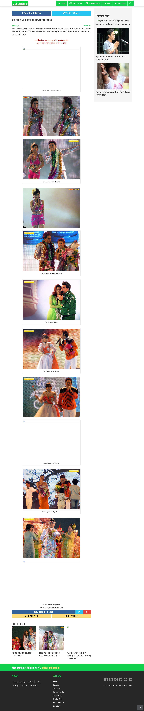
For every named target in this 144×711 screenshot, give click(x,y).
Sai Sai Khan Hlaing (19, 682)
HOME (63, 3)
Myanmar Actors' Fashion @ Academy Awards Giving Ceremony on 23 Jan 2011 (79, 655)
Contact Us (57, 699)
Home (55, 681)
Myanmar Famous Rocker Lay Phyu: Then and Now (113, 24)
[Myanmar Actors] (79, 638)
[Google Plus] (87, 612)
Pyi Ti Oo (24, 685)
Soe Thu (37, 682)
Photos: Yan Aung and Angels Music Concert (22, 654)
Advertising (57, 695)
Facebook (122, 3)
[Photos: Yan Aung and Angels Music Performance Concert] (51, 638)
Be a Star (56, 706)
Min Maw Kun (33, 685)
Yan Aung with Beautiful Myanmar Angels (32, 20)
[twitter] (79, 612)
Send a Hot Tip (58, 692)
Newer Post (32, 616)
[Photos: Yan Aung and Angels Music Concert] (24, 638)
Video (109, 3)
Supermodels (94, 3)
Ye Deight (16, 685)
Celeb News (77, 3)
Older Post (70, 616)
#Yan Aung (87, 25)
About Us (56, 688)
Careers (56, 685)
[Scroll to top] (140, 707)
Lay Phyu (30, 682)
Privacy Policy (58, 702)
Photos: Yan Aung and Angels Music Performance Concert (49, 654)
